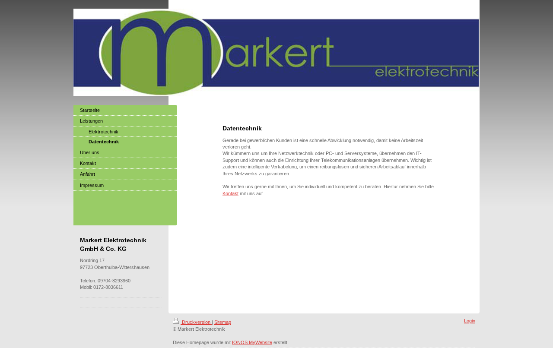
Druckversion (196, 322)
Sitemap (222, 322)
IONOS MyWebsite (252, 342)
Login (469, 320)
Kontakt (230, 193)
